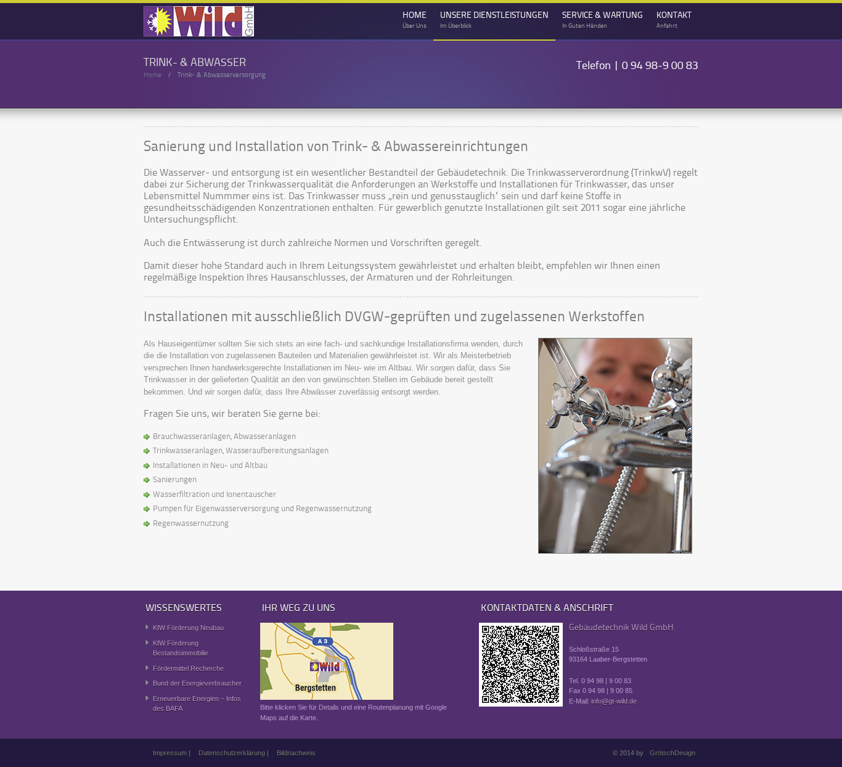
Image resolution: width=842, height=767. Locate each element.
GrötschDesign (672, 753)
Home (152, 75)
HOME (415, 20)
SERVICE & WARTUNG (602, 20)
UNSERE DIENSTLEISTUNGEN (494, 20)
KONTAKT (674, 20)
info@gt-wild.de (614, 701)
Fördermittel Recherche (188, 668)
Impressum (170, 753)
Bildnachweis (296, 753)
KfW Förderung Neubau (188, 627)
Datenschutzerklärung (231, 753)
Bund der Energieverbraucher (197, 683)
